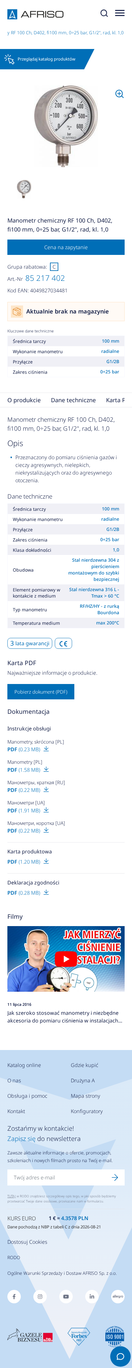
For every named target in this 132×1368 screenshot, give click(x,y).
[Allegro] (118, 1296)
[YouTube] (66, 1296)
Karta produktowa (29, 851)
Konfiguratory (87, 1111)
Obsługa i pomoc (27, 1095)
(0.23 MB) (24, 749)
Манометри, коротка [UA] (36, 823)
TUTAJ (11, 1196)
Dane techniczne (73, 400)
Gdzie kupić (84, 1065)
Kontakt (16, 1111)
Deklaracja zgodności (33, 882)
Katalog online (24, 1065)
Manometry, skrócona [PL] (35, 741)
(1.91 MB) (24, 810)
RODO (13, 1257)
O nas (14, 1080)
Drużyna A (83, 1080)
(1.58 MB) (24, 769)
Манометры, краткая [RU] (36, 782)
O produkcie (24, 400)
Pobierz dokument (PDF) (40, 691)
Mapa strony (85, 1095)
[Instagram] (40, 1296)
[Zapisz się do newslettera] (115, 1177)
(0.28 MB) (24, 892)
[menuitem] (66, 126)
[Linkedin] (92, 1296)
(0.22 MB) (24, 790)
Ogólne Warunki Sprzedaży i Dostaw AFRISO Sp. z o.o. (62, 1273)
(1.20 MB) (24, 861)
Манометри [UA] (26, 802)
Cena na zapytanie (66, 247)
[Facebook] (14, 1296)
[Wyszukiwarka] (104, 14)
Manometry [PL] (24, 762)
